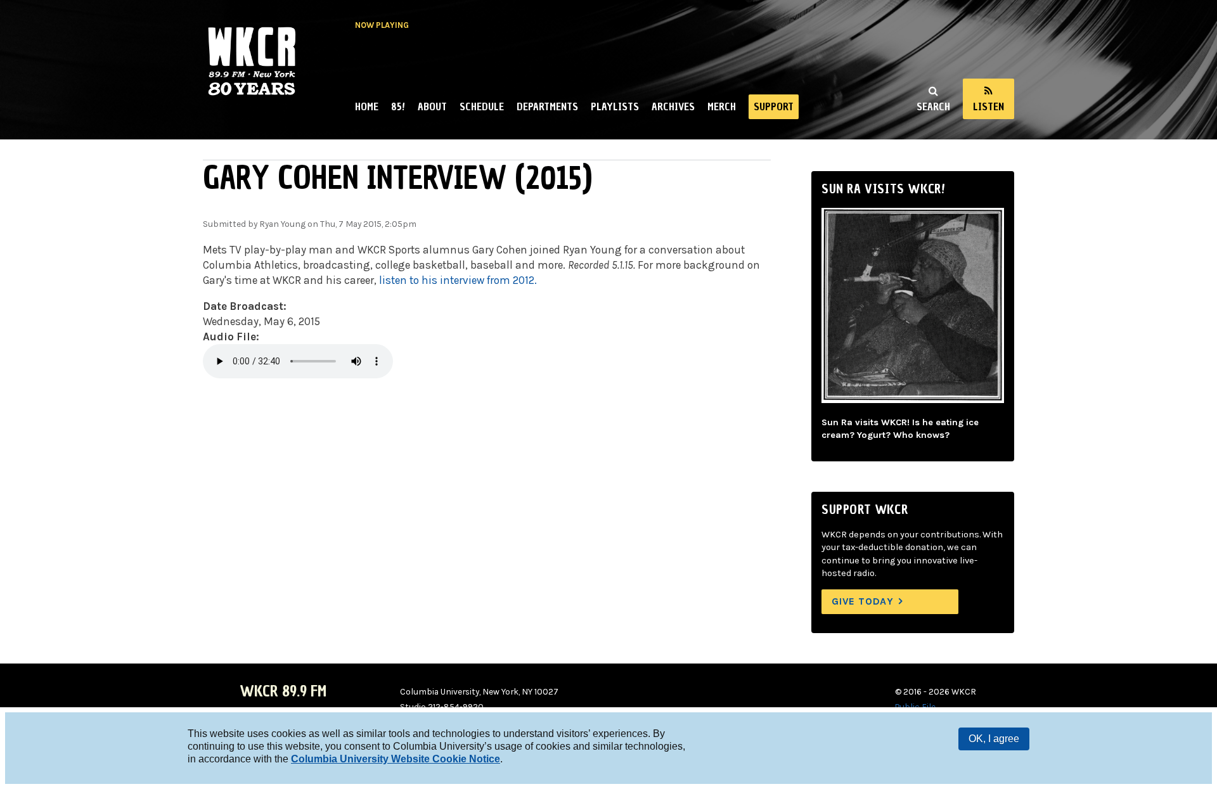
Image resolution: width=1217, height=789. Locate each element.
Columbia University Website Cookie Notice (395, 759)
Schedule (482, 106)
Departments (547, 106)
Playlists (615, 106)
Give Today (863, 601)
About (432, 106)
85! (398, 106)
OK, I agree (994, 738)
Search (933, 106)
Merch (721, 106)
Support (774, 106)
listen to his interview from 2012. (458, 280)
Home (366, 106)
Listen (988, 106)
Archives (673, 106)
